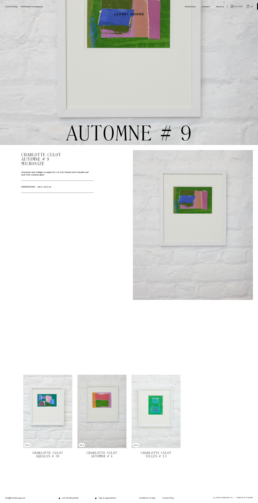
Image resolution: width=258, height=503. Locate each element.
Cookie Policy (168, 498)
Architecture (190, 6)
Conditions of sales (147, 498)
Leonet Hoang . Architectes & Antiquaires (24, 6)
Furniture (206, 6)
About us (220, 6)
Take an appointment (107, 498)
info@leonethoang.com (15, 498)
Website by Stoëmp (245, 497)
